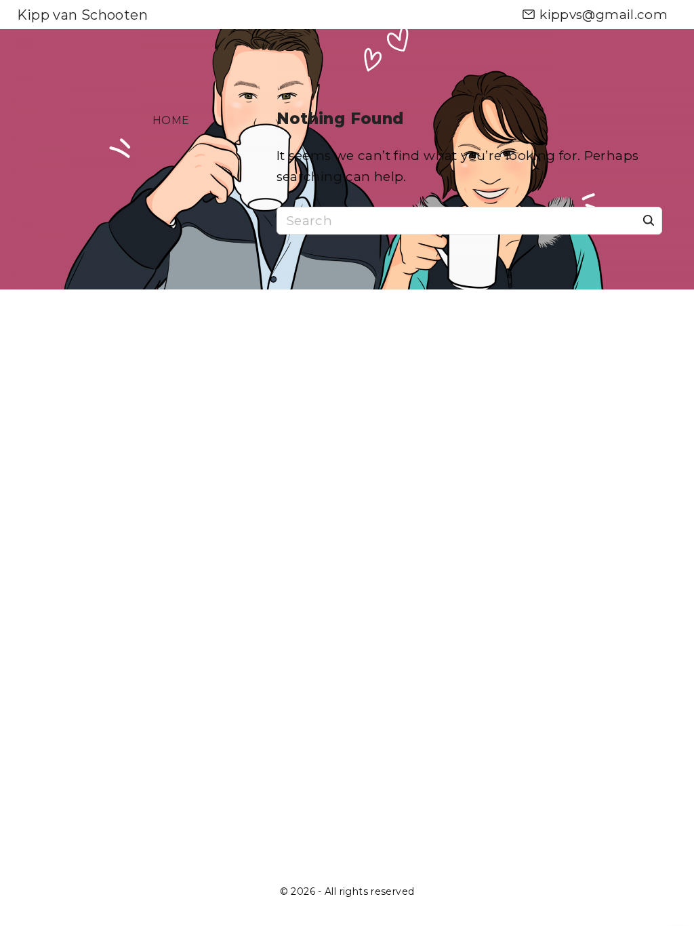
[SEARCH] (648, 220)
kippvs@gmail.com (603, 14)
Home (171, 120)
